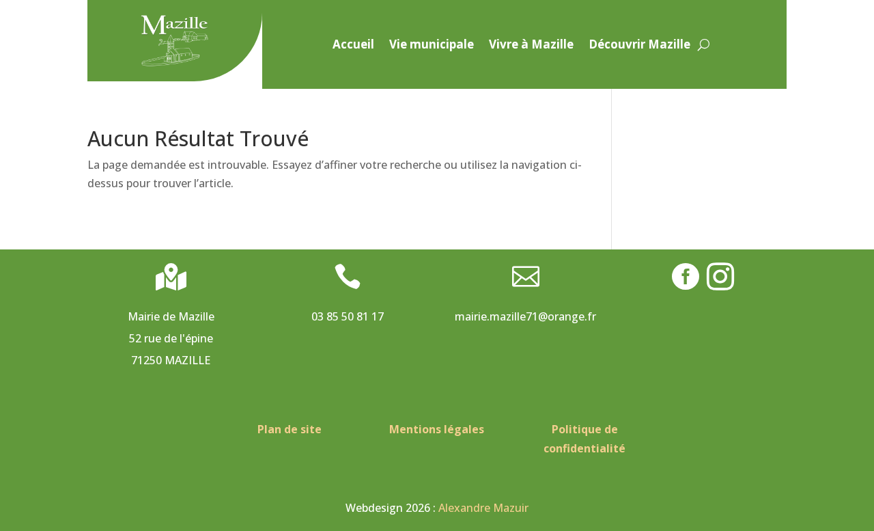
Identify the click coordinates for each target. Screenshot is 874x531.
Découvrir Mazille (639, 46)
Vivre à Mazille (531, 46)
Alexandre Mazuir (483, 507)
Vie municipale (431, 46)
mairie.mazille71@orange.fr (525, 316)
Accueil (353, 46)
